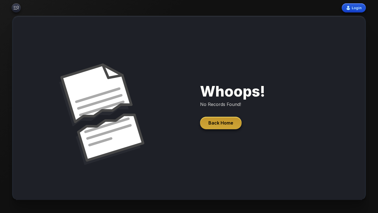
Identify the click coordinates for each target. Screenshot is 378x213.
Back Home (220, 123)
